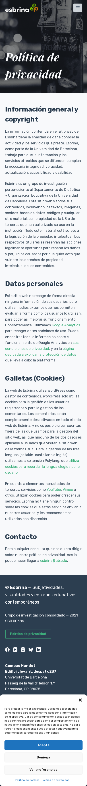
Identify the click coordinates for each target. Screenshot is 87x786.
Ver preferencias (43, 770)
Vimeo (68, 489)
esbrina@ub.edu (53, 561)
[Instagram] (23, 649)
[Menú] (77, 8)
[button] (80, 700)
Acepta (43, 745)
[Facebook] (7, 649)
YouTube (54, 489)
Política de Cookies (27, 780)
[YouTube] (15, 649)
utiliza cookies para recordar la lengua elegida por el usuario (43, 467)
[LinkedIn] (38, 649)
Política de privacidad (56, 780)
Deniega (43, 757)
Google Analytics (66, 325)
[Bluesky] (31, 649)
